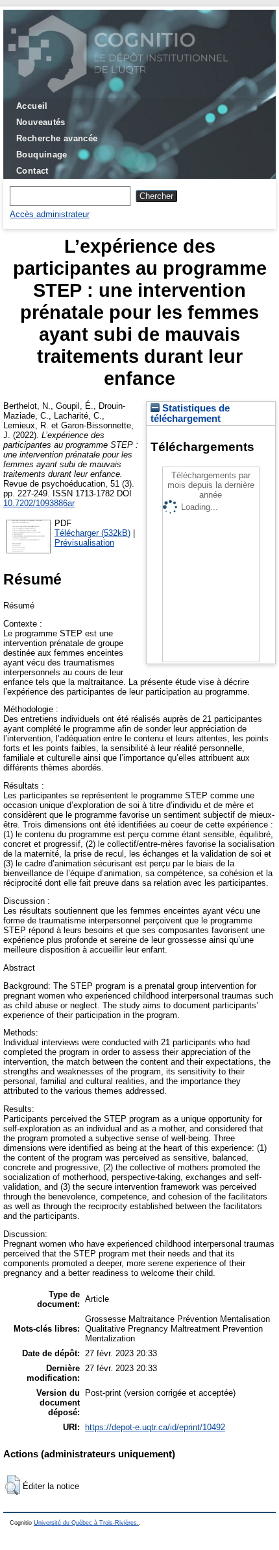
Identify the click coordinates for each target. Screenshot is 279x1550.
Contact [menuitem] (32, 171)
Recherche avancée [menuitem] (57, 138)
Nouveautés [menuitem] (41, 122)
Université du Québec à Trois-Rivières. (86, 1523)
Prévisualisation (84, 543)
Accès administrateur (50, 214)
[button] (12, 1485)
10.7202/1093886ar (39, 503)
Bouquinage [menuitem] (41, 154)
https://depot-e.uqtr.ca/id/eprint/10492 (155, 1427)
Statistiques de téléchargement (190, 413)
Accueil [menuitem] (32, 106)
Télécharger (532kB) (92, 533)
